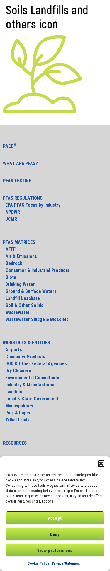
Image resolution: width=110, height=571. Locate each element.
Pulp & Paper (17, 413)
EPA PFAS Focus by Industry (31, 205)
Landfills (12, 392)
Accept (55, 518)
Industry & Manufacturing (29, 384)
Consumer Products (24, 356)
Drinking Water (19, 284)
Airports (12, 349)
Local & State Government (30, 399)
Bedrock (14, 263)
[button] (101, 464)
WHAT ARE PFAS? (20, 163)
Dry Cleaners (17, 370)
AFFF (11, 249)
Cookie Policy (38, 563)
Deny (55, 534)
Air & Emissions (21, 256)
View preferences (54, 550)
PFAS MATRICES (19, 242)
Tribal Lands (16, 420)
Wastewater (16, 312)
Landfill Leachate (23, 298)
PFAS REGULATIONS (23, 198)
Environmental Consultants (31, 377)
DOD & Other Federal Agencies (35, 363)
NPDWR (13, 212)
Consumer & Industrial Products (38, 270)
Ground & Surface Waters (31, 291)
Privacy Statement (66, 563)
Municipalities (18, 406)
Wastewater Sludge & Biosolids (37, 319)
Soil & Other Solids (24, 305)
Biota (10, 277)
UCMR (10, 219)
